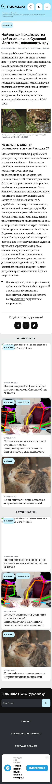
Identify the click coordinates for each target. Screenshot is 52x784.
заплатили (18, 299)
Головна (5, 13)
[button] (30, 6)
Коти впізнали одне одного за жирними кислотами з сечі (24, 501)
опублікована (19, 99)
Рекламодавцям (26, 746)
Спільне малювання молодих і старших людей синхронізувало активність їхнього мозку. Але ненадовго (25, 446)
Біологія (13, 13)
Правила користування (26, 734)
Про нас (26, 721)
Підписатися (37, 768)
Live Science (44, 48)
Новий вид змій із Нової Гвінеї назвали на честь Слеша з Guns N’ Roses (25, 389)
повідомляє (8, 95)
